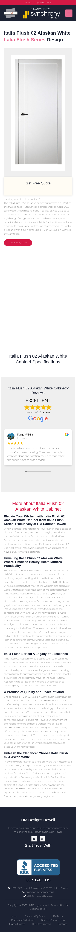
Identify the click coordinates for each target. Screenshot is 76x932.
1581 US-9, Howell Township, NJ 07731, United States (40, 888)
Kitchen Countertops (53, 920)
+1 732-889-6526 (43, 895)
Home (14, 916)
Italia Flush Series (24, 39)
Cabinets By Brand (35, 916)
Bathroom (59, 916)
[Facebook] (34, 838)
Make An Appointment (38, 2)
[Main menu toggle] (69, 13)
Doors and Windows (22, 920)
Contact (62, 924)
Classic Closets (17, 924)
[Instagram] (42, 838)
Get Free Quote (18, 242)
